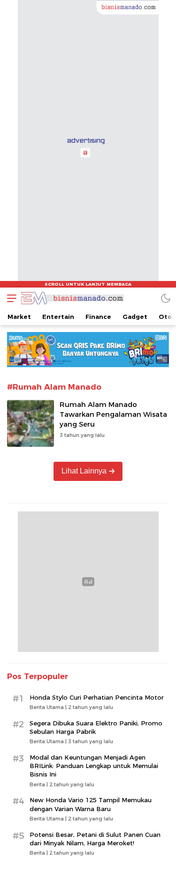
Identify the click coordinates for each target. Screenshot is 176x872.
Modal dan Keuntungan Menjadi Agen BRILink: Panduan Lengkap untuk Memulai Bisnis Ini (94, 766)
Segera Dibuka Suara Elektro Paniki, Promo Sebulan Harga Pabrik (96, 727)
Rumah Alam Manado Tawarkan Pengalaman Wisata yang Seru (113, 414)
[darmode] (165, 298)
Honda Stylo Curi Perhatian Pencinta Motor (97, 697)
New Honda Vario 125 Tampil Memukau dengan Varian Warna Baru (91, 804)
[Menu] (9, 298)
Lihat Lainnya (84, 471)
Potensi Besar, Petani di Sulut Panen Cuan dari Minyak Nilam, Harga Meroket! (95, 839)
